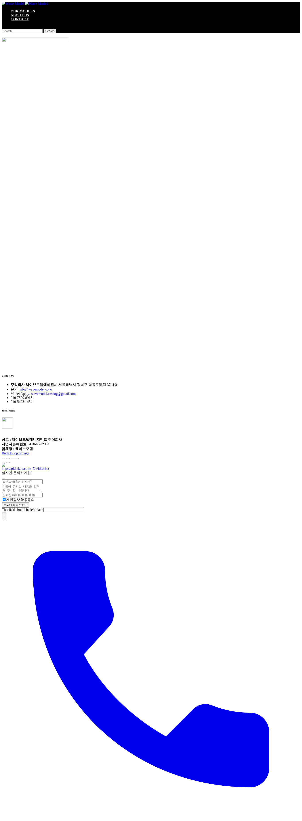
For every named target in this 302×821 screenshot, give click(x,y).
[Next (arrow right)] (8, 462)
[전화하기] (151, 817)
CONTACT (20, 19)
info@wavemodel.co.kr (35, 389)
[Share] (8, 458)
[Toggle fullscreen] (12, 458)
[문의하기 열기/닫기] (4, 516)
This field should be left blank (22, 510)
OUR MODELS (23, 11)
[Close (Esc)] (3, 458)
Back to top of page (15, 453)
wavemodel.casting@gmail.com (52, 394)
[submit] (3, 478)
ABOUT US (20, 15)
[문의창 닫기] (30, 473)
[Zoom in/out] (17, 458)
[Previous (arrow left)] (3, 462)
